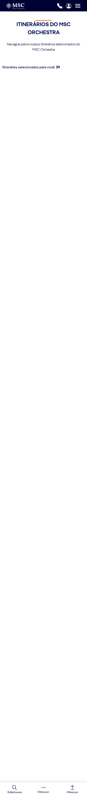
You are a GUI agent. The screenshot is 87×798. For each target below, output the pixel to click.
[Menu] (81, 5)
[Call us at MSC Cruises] (59, 5)
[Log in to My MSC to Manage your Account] (68, 5)
